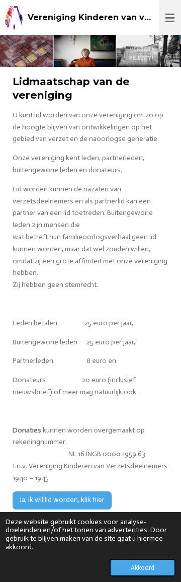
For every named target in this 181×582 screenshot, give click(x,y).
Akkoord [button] (142, 567)
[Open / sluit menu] (170, 17)
